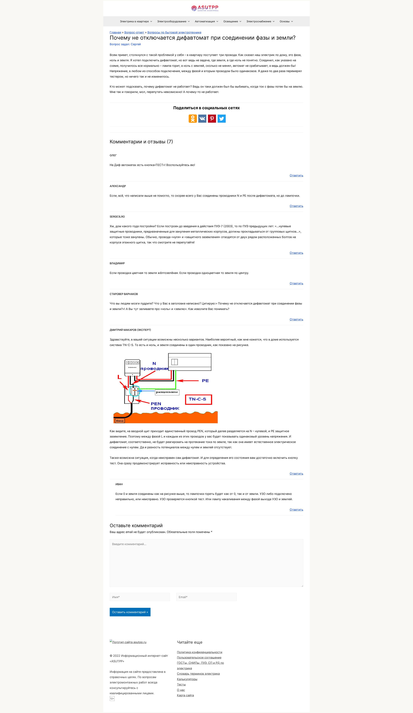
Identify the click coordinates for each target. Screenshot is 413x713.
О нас (181, 690)
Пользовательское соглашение (199, 657)
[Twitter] (222, 119)
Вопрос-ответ (134, 32)
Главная (115, 32)
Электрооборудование (171, 21)
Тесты (181, 684)
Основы (285, 21)
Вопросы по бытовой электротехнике (174, 32)
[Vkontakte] (202, 119)
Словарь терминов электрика (198, 673)
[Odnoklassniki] (192, 118)
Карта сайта (185, 695)
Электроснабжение (259, 21)
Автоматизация (205, 21)
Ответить (296, 175)
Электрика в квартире (134, 21)
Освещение (230, 21)
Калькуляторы (187, 679)
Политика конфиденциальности (199, 652)
